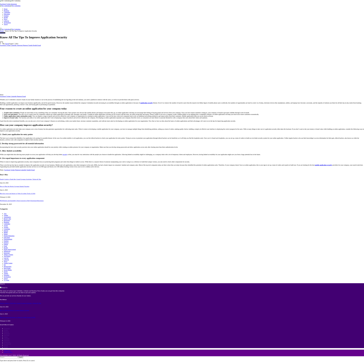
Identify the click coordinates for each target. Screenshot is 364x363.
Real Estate (7, 268)
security (65, 154)
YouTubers (7, 256)
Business (6, 10)
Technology (7, 22)
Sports (6, 271)
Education (7, 14)
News (5, 19)
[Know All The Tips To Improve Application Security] (36, 93)
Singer (6, 234)
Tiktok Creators (8, 254)
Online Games (8, 263)
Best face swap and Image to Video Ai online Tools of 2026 (17, 193)
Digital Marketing (9, 236)
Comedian (7, 229)
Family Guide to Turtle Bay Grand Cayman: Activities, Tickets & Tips (20, 179)
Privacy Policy (8, 352)
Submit (21, 357)
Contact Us (7, 350)
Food (5, 246)
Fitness (6, 244)
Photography (7, 266)
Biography (7, 220)
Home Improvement (10, 249)
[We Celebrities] (10, 6)
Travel (6, 24)
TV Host (6, 280)
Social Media (8, 270)
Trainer (6, 273)
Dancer (6, 231)
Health (6, 17)
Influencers (7, 251)
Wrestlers (6, 275)
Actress (6, 227)
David (7, 43)
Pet (5, 265)
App (5, 213)
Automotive (7, 217)
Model (6, 232)
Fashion (6, 16)
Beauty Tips (7, 219)
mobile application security (323, 165)
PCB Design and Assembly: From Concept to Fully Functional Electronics (22, 200)
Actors (6, 225)
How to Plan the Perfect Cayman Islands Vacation (14, 186)
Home (5, 9)
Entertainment (8, 239)
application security (146, 103)
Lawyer (6, 258)
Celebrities (7, 12)
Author (6, 215)
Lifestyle (6, 21)
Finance (6, 242)
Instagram (7, 253)
